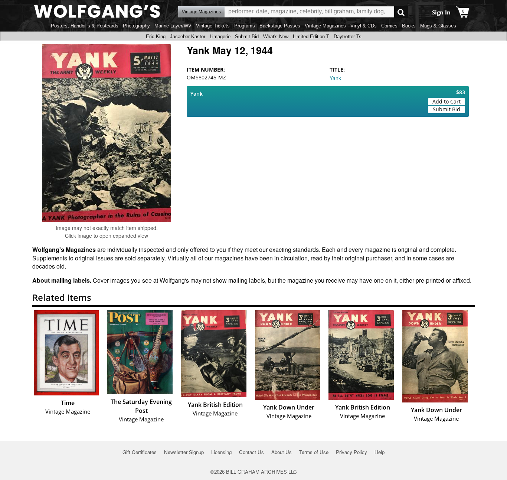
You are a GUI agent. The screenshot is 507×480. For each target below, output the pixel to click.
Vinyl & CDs (363, 26)
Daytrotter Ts (348, 36)
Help (379, 452)
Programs (244, 26)
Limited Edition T (311, 36)
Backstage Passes (279, 26)
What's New (275, 36)
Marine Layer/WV (173, 26)
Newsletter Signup (184, 452)
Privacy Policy (351, 452)
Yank (335, 78)
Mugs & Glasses (438, 26)
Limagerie (220, 36)
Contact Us (251, 452)
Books (409, 26)
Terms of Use (313, 452)
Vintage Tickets (213, 26)
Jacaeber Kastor (187, 36)
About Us (281, 452)
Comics (389, 26)
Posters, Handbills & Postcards (84, 26)
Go (401, 12)
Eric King (156, 36)
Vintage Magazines (325, 26)
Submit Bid (247, 36)
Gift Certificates (139, 452)
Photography (136, 26)
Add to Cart (446, 101)
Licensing (221, 452)
